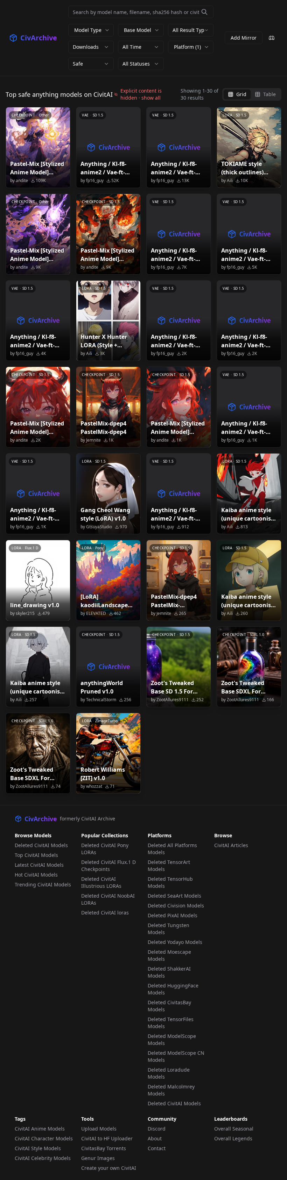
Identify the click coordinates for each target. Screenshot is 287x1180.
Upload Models (99, 1128)
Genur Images (98, 1158)
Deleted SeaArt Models (174, 895)
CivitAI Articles (231, 845)
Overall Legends (233, 1138)
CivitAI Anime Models (40, 1128)
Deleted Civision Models (176, 905)
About (155, 1138)
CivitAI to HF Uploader (107, 1138)
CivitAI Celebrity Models (43, 1158)
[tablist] (251, 94)
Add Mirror (244, 37)
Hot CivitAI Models (36, 874)
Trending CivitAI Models (43, 884)
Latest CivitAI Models (39, 864)
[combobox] (191, 30)
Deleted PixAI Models (172, 915)
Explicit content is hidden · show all (141, 94)
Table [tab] (269, 94)
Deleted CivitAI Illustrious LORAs (101, 882)
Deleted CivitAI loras (105, 912)
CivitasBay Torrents (103, 1148)
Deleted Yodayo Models (175, 942)
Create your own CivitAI (108, 1168)
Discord (157, 1128)
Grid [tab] (241, 94)
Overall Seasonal (233, 1128)
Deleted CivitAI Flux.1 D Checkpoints (108, 865)
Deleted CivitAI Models (41, 845)
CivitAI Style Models (38, 1148)
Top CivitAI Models (36, 855)
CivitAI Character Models (44, 1138)
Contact (157, 1148)
